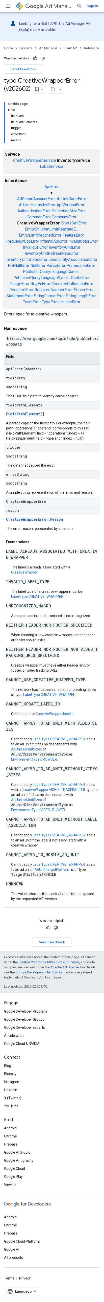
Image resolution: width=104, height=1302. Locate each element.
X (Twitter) (12, 1098)
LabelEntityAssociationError (72, 259)
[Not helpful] (42, 58)
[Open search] (79, 6)
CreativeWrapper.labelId (54, 714)
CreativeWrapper (24, 572)
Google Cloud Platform (22, 1241)
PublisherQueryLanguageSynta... (41, 277)
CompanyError (64, 217)
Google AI (11, 1249)
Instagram (12, 1082)
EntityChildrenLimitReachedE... (51, 229)
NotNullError (18, 265)
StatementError (19, 295)
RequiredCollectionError (72, 283)
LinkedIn (10, 1090)
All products (13, 1257)
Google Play (13, 1177)
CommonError (39, 217)
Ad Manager (58, 6)
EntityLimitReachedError (40, 235)
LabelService (51, 166)
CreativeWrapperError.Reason (34, 519)
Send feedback (23, 69)
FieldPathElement (23, 414)
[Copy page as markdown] (52, 89)
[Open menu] (8, 6)
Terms (9, 1278)
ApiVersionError (70, 204)
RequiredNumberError (54, 289)
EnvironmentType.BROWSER (34, 759)
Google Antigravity (18, 1160)
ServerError (84, 289)
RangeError (20, 283)
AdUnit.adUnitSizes (26, 749)
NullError (37, 265)
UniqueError (70, 302)
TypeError (50, 302)
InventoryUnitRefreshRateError (52, 253)
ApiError (51, 186)
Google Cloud (14, 1169)
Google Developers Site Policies (38, 972)
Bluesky (10, 1074)
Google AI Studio (17, 1152)
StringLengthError (81, 295)
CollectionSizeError (69, 211)
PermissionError (80, 265)
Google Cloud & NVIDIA (22, 1044)
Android (10, 1128)
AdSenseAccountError (36, 198)
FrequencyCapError (22, 241)
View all (10, 1185)
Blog (7, 1066)
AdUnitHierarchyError (37, 204)
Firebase (11, 1144)
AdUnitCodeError (71, 198)
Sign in (92, 6)
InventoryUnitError (64, 247)
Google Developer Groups (24, 1019)
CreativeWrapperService (34, 160)
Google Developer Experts (24, 1027)
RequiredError (21, 289)
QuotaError (80, 277)
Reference (91, 48)
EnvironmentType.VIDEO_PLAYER (38, 810)
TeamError (32, 302)
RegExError (40, 283)
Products (26, 48)
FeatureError (73, 235)
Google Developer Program (25, 1011)
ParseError (55, 265)
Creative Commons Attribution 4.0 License (48, 962)
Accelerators (14, 1036)
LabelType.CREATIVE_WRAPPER (37, 597)
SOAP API (70, 48)
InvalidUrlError (35, 247)
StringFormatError (49, 295)
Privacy (25, 1278)
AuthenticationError (34, 211)
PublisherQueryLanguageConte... (51, 271)
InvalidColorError (83, 241)
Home (8, 48)
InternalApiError (53, 241)
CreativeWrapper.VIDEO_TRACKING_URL (53, 790)
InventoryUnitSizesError (26, 259)
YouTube (11, 1106)
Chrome (10, 1136)
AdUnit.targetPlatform (52, 869)
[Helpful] (35, 58)
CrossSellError (74, 223)
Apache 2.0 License (64, 967)
